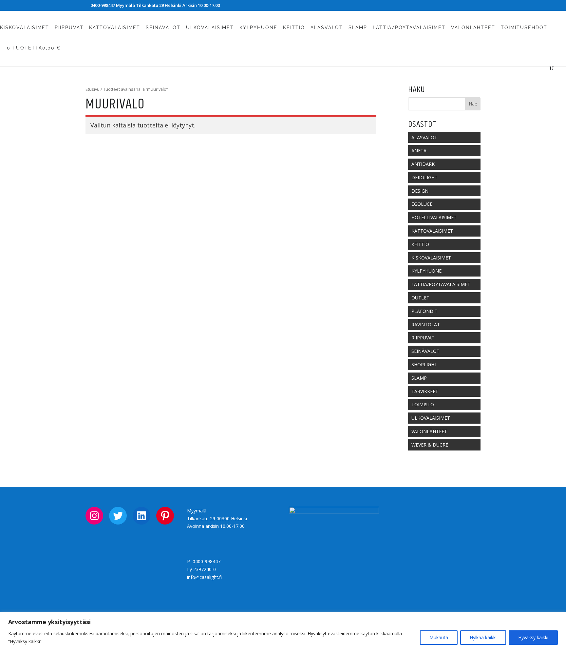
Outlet (420, 298)
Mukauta (438, 637)
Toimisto (422, 404)
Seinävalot (163, 27)
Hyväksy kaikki (533, 637)
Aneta (418, 150)
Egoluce (421, 204)
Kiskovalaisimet (24, 27)
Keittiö (294, 27)
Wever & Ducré (429, 445)
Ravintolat (425, 324)
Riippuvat (69, 27)
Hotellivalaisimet (434, 217)
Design (419, 191)
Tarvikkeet (424, 391)
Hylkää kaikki (483, 637)
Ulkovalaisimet (210, 27)
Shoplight (424, 364)
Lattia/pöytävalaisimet (409, 27)
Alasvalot (327, 27)
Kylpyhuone (258, 27)
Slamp (358, 27)
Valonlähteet (473, 27)
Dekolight (424, 177)
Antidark (423, 164)
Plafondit (424, 311)
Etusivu (92, 89)
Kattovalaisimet (114, 27)
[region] (283, 631)
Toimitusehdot (524, 27)
